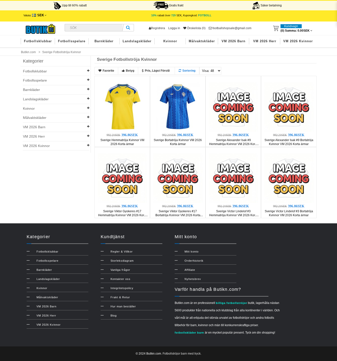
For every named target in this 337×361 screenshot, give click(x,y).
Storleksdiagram (122, 260)
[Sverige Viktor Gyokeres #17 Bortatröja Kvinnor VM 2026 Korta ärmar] (178, 178)
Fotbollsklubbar (38, 41)
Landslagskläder (137, 41)
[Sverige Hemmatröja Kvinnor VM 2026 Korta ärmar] (122, 106)
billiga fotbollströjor (231, 302)
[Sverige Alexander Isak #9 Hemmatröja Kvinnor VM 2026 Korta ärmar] (233, 106)
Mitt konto (192, 251)
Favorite (108, 70)
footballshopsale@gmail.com (231, 28)
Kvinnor (170, 41)
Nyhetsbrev (193, 278)
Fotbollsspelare (71, 41)
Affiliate (190, 269)
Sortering (188, 70)
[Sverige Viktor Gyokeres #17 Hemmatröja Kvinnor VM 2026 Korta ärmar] (122, 178)
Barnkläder (103, 41)
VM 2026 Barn (233, 41)
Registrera (158, 28)
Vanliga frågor (120, 269)
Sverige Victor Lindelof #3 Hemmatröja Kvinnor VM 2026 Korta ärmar (233, 215)
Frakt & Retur (120, 297)
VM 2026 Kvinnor (298, 41)
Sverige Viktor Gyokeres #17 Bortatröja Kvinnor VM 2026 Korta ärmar (177, 215)
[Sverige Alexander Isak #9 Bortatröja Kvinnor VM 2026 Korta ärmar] (289, 106)
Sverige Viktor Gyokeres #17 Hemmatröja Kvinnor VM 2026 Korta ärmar (122, 215)
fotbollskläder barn (189, 332)
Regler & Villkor (122, 251)
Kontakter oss (121, 278)
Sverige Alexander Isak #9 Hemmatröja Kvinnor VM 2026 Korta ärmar (233, 144)
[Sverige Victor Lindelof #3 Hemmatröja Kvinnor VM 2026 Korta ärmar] (233, 178)
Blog (114, 315)
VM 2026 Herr (264, 41)
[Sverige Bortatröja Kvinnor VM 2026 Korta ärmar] (178, 106)
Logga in (174, 28)
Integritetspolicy (122, 288)
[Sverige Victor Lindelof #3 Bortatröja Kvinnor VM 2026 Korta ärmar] (289, 178)
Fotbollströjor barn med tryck (182, 353)
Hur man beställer (123, 306)
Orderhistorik (194, 260)
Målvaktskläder (202, 41)
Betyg (130, 70)
